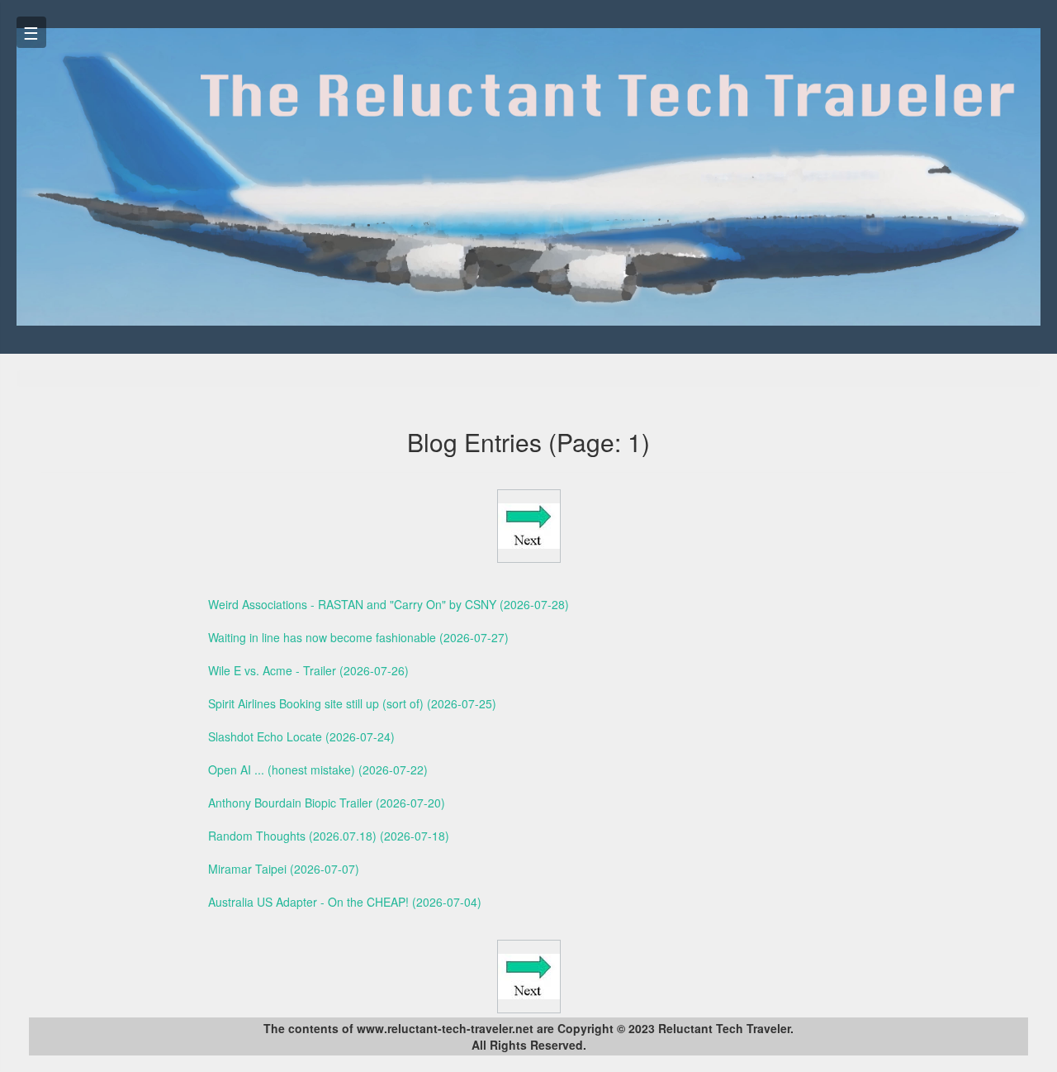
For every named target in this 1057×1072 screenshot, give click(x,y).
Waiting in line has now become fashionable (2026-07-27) (358, 637)
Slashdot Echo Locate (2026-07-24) (301, 736)
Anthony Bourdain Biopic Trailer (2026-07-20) (326, 802)
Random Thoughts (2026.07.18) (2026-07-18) (328, 835)
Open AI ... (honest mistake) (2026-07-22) (318, 769)
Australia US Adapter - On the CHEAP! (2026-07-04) (344, 901)
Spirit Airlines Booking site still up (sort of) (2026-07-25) (352, 703)
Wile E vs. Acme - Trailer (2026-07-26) (308, 670)
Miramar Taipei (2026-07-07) (283, 868)
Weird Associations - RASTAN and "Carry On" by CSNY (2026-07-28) (388, 604)
